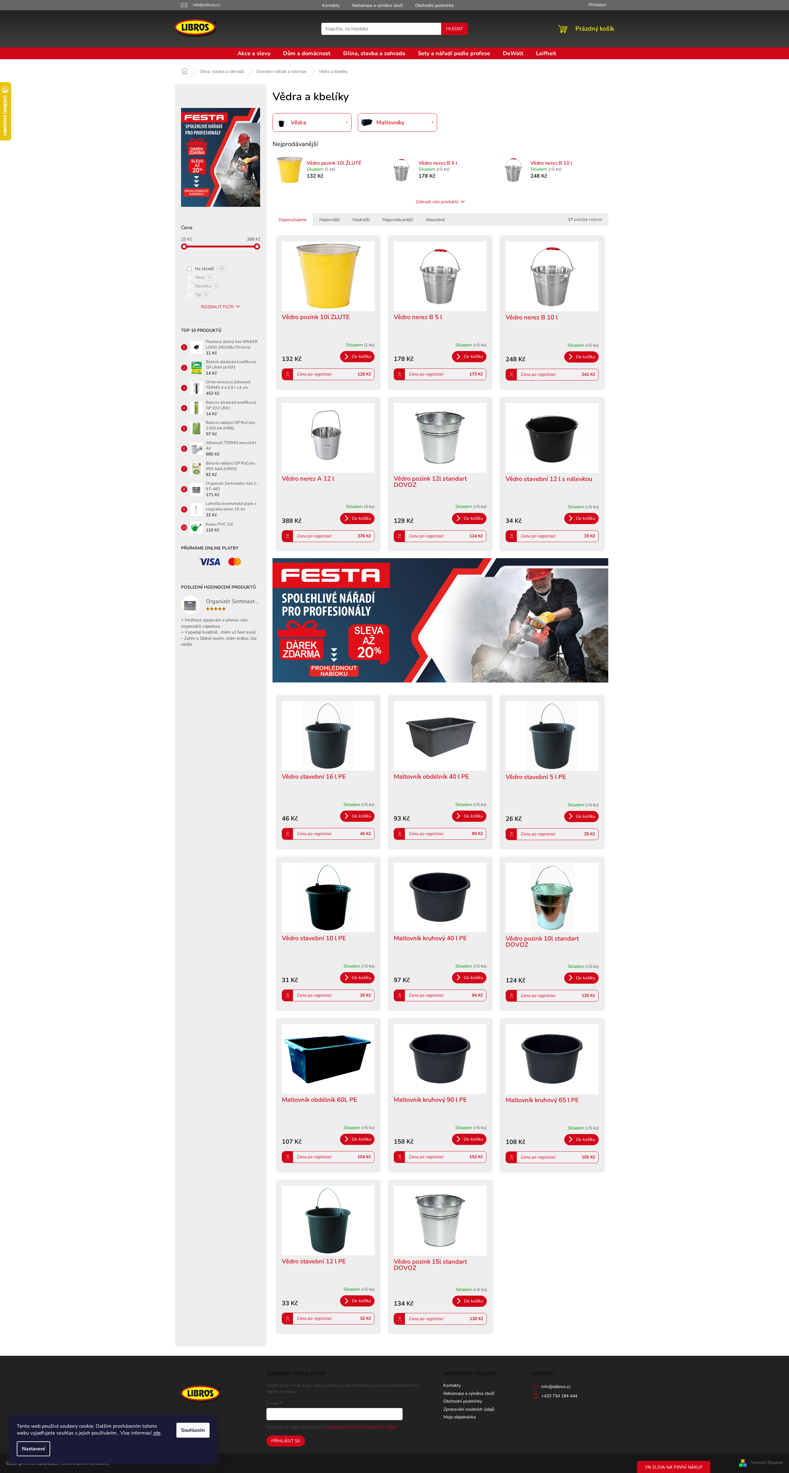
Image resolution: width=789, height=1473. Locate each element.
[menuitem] (254, 53)
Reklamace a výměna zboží (377, 5)
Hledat (454, 29)
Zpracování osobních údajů (468, 1409)
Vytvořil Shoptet (767, 1463)
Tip (201, 295)
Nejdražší (361, 220)
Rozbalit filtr (217, 307)
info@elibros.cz (555, 1387)
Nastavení (33, 1448)
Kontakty (330, 5)
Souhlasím (193, 1430)
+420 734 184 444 (559, 1396)
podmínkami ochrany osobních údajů (361, 1427)
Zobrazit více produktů (437, 202)
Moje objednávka (459, 1417)
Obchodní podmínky (434, 5)
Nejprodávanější (398, 220)
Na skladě (209, 269)
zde (157, 1433)
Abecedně (435, 220)
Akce (203, 277)
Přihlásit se (285, 1441)
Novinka (206, 286)
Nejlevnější (329, 220)
